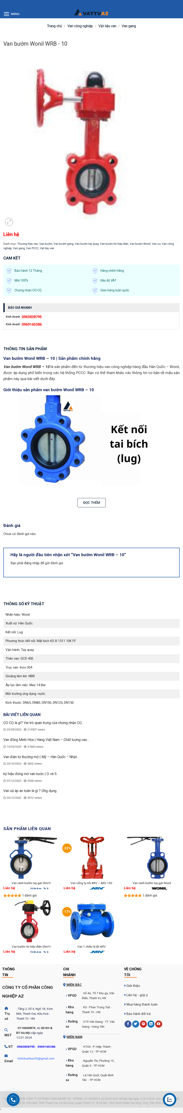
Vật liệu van (107, 26)
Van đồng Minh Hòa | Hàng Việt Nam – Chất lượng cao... (46, 740)
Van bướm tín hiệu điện (114, 243)
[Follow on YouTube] (158, 1024)
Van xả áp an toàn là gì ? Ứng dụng (29, 791)
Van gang (129, 26)
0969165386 (32, 324)
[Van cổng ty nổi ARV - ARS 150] (91, 858)
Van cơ (156, 243)
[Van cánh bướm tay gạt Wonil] (152, 858)
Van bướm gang (63, 243)
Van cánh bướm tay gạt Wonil (152, 883)
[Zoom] (9, 222)
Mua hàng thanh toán (142, 1004)
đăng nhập (32, 563)
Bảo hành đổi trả (139, 1014)
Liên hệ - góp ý (137, 995)
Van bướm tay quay (87, 243)
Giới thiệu (133, 986)
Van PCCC (32, 248)
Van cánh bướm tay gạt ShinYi (31, 883)
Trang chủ (54, 26)
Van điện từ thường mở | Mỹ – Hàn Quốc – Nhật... (41, 757)
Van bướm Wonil (140, 243)
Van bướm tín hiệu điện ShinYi (31, 946)
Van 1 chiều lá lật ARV (91, 946)
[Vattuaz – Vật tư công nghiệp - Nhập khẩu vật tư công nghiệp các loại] (91, 14)
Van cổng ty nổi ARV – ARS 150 (91, 883)
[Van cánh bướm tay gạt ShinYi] (31, 858)
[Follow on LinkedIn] (151, 1024)
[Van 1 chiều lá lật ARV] (91, 921)
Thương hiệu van (27, 243)
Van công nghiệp (80, 26)
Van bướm (45, 243)
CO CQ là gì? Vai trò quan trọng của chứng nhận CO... (43, 723)
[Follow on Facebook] (128, 1024)
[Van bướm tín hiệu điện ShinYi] (31, 921)
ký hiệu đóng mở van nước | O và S (30, 774)
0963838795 (32, 317)
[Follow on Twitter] (135, 1024)
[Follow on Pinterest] (143, 1024)
